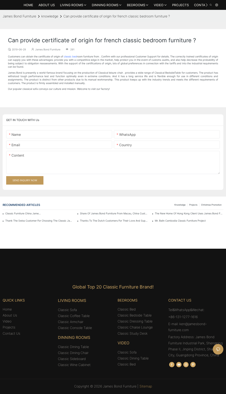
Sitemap (145, 386)
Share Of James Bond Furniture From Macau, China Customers (114, 213)
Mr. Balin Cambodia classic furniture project (180, 220)
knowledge (49, 16)
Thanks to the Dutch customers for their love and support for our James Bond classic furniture (114, 220)
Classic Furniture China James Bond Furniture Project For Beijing (23, 213)
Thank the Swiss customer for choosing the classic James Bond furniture (39, 220)
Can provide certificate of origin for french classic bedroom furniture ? (116, 16)
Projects (193, 204)
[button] (207, 5)
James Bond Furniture (19, 16)
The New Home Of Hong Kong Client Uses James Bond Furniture (189, 213)
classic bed (70, 56)
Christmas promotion (211, 204)
